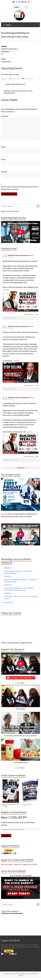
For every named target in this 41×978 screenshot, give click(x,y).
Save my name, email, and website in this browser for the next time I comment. (19, 188)
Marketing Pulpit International (18, 255)
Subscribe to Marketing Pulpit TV (22, 678)
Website (4, 172)
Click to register (7, 514)
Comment (5, 116)
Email (3, 159)
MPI (5, 79)
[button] (22, 683)
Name (4, 147)
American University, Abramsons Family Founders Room (18, 92)
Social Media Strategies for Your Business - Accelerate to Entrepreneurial (19, 589)
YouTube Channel (12, 211)
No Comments (28, 79)
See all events (8, 602)
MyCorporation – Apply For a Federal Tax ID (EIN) (19, 864)
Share (36, 314)
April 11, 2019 (15, 79)
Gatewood (20, 975)
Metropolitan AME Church (14, 84)
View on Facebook (29, 314)
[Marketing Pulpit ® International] (19, 11)
